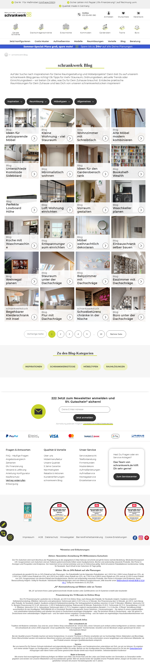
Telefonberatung (87, 459)
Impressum (28, 537)
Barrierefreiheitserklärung (89, 537)
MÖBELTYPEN (90, 367)
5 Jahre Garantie (52, 466)
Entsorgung (12, 484)
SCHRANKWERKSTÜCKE (62, 367)
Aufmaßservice (87, 473)
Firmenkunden (86, 463)
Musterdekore (86, 466)
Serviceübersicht (88, 456)
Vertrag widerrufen (15, 481)
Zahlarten (11, 463)
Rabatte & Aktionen (54, 473)
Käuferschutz (12, 477)
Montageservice (87, 477)
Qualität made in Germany (76, 6)
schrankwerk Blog (53, 481)
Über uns (48, 456)
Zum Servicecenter (126, 477)
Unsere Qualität (52, 463)
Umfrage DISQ (47, 2)
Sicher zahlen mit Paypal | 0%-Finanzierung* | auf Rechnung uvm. (103, 2)
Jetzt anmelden (84, 418)
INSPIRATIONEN (33, 367)
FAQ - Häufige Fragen (17, 456)
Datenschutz (51, 537)
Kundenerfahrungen (54, 477)
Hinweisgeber (67, 537)
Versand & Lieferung (16, 470)
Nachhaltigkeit (51, 470)
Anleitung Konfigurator (18, 473)
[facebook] (135, 537)
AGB (40, 537)
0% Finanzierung (14, 466)
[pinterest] (146, 537)
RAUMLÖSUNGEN (115, 367)
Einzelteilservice (87, 481)
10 (101, 334)
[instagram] (141, 537)
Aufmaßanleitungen (89, 470)
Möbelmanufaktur (53, 459)
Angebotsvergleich (15, 459)
